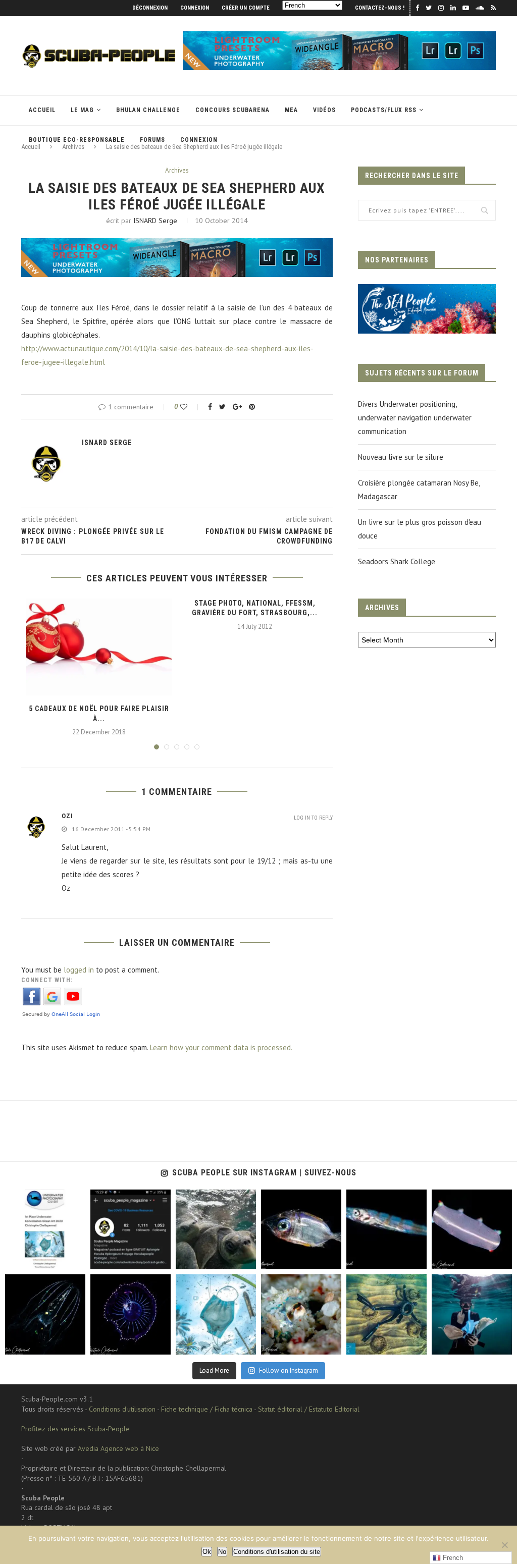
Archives (177, 171)
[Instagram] (75, 1260)
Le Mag (82, 110)
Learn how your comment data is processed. (221, 1047)
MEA (291, 110)
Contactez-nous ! (379, 8)
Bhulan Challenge (148, 110)
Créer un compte (246, 8)
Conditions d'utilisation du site (276, 1551)
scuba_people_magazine (40, 1198)
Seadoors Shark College (396, 561)
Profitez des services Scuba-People (75, 1428)
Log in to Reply (313, 818)
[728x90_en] (339, 36)
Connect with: (47, 980)
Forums (152, 139)
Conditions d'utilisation (122, 1409)
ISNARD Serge (155, 220)
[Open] (45, 1230)
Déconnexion (150, 8)
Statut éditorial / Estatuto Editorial (308, 1409)
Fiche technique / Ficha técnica (206, 1409)
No (222, 1551)
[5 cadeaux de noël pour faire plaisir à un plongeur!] (99, 647)
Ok (206, 1551)
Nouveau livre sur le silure (400, 457)
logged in (79, 970)
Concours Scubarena (232, 110)
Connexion (194, 8)
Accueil (42, 110)
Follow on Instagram (288, 1370)
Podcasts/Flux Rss (384, 110)
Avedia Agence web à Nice (118, 1448)
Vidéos (324, 110)
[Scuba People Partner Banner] (427, 291)
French (452, 1557)
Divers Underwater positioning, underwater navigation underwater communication (415, 417)
